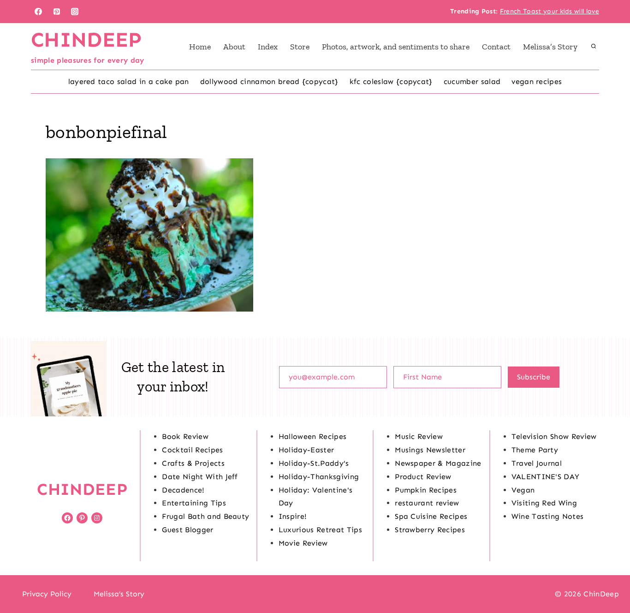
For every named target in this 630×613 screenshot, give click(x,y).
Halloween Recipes (312, 436)
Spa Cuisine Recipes (431, 516)
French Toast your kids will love (549, 11)
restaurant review (427, 503)
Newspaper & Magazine (438, 463)
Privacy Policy (46, 593)
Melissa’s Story (550, 47)
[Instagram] (74, 11)
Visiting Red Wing (544, 503)
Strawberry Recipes (430, 529)
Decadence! (183, 490)
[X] (315, 594)
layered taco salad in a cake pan (128, 81)
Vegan (523, 490)
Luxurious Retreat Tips (320, 529)
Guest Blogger (187, 529)
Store (299, 47)
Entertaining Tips (194, 503)
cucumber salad (472, 81)
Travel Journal (536, 463)
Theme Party (535, 449)
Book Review (185, 436)
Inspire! (293, 516)
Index (268, 47)
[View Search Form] (593, 46)
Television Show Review (554, 436)
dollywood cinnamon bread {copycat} (269, 81)
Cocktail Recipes (192, 449)
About (234, 47)
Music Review (419, 436)
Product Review (423, 476)
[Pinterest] (56, 11)
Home (200, 47)
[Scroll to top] (608, 577)
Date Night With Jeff (200, 476)
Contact (496, 47)
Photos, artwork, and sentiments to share (396, 47)
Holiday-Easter (306, 449)
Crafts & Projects (193, 463)
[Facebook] (38, 11)
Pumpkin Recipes (426, 490)
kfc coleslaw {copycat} (391, 81)
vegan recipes (536, 81)
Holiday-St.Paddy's (314, 463)
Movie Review (303, 543)
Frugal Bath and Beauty (205, 516)
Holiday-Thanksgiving (319, 476)
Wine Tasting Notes (547, 516)
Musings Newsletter (430, 449)
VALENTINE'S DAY (545, 476)
